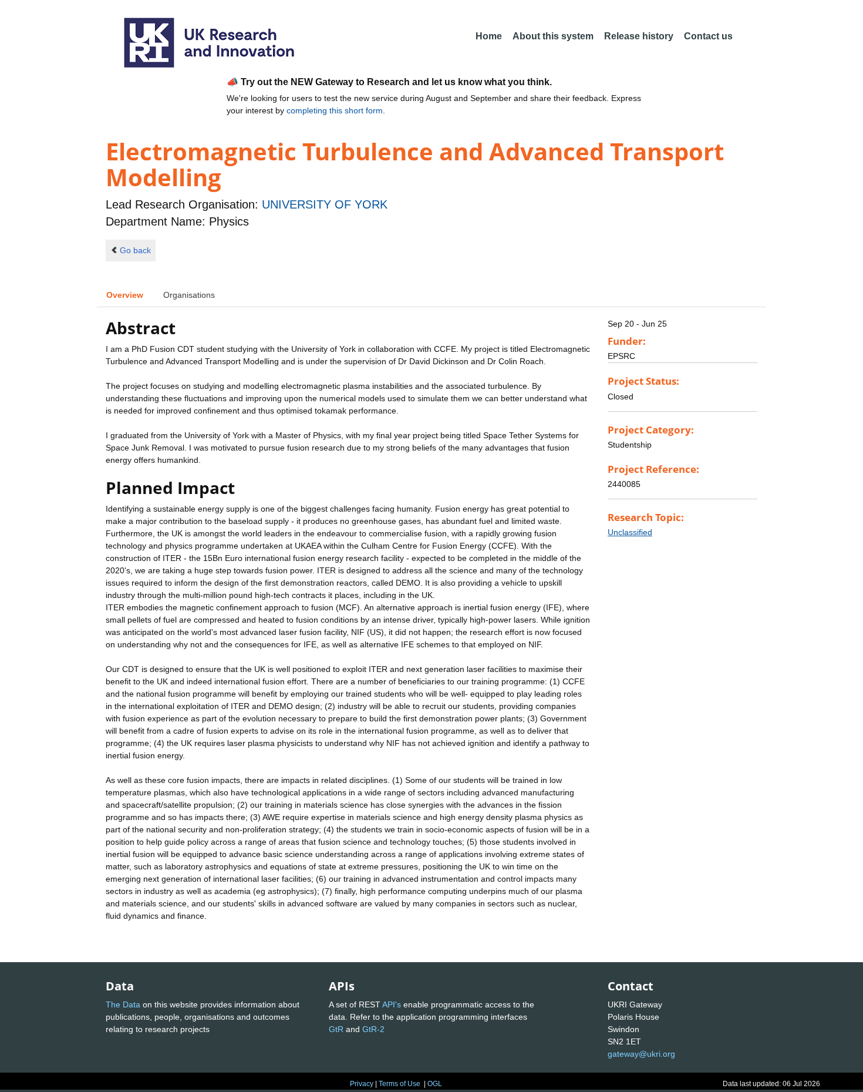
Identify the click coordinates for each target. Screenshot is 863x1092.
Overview (124, 295)
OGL (434, 1084)
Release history (638, 36)
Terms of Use (399, 1084)
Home (489, 36)
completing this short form (334, 110)
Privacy (361, 1084)
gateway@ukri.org (641, 1054)
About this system (553, 36)
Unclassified (630, 532)
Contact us (708, 36)
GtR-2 (373, 1029)
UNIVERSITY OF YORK (324, 204)
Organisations (189, 295)
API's (391, 1004)
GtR (336, 1029)
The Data (123, 1004)
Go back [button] (135, 250)
